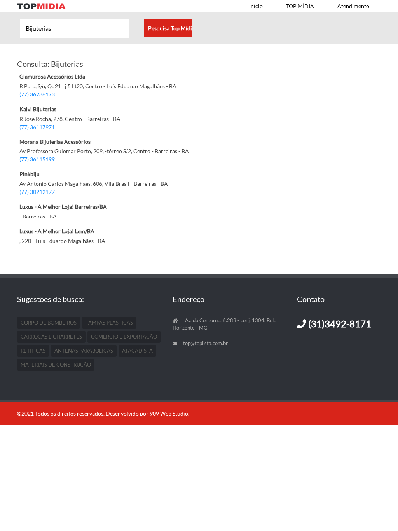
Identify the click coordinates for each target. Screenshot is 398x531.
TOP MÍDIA (300, 6)
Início (256, 6)
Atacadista (137, 351)
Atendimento (353, 6)
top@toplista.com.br (205, 343)
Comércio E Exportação (124, 337)
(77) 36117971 (37, 127)
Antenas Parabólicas (83, 351)
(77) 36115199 (37, 159)
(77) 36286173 (37, 94)
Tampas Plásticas (109, 323)
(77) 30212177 (37, 192)
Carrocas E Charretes (51, 337)
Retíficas (33, 351)
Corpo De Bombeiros (49, 323)
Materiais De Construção (56, 365)
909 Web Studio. (169, 413)
